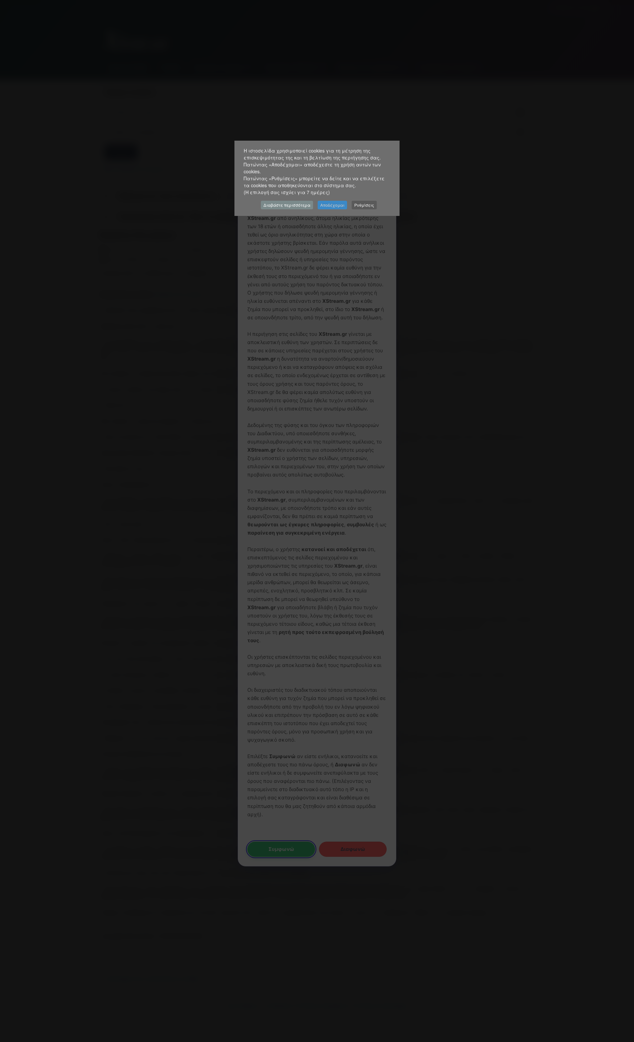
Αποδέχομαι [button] (332, 205)
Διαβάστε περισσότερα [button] (287, 205)
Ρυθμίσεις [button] (364, 205)
